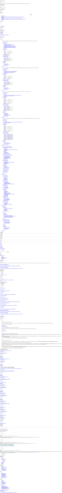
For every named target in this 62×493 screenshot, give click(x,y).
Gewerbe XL (3, 117)
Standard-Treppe (6, 158)
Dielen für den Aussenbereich (7, 227)
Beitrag (3, 4)
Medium (2, 66)
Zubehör (2, 205)
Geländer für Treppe (5, 197)
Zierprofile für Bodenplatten (7, 222)
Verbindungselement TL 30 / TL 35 (5, 403)
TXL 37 (5, 125)
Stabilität (4, 62)
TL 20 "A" (5, 109)
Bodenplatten (4, 226)
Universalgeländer (6, 194)
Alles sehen (4, 218)
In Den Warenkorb (2, 283)
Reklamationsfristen (4, 474)
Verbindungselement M (3, 411)
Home (3, 15)
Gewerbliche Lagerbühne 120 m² (7, 122)
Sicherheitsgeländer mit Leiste (7, 183)
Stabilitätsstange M (6, 87)
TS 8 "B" (7, 57)
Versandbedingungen (4, 473)
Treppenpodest (5, 165)
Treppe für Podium (6, 152)
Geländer (2, 174)
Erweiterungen (5, 189)
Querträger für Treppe (6, 168)
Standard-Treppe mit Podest (7, 156)
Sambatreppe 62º (6, 150)
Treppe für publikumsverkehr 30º (7, 157)
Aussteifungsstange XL (6, 142)
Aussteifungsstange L (6, 114)
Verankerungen (5, 214)
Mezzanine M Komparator (5, 89)
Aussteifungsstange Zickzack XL (7, 143)
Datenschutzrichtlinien (7, 492)
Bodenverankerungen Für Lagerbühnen (8, 215)
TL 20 (4, 102)
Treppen (2, 145)
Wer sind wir (3, 480)
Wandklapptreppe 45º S (6, 163)
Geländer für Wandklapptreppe (7, 199)
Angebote (3, 467)
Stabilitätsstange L (6, 113)
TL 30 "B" (8, 107)
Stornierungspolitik (3, 475)
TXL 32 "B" (8, 135)
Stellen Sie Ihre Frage (12, 444)
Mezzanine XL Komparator (5, 144)
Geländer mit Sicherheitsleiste (7, 182)
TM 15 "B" (8, 81)
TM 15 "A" (5, 81)
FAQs (2, 16)
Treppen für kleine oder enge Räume (8, 147)
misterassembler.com (5, 334)
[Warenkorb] (0, 254)
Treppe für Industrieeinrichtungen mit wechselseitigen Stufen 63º (10, 149)
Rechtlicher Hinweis (11, 492)
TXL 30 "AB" (11, 136)
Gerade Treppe (5, 148)
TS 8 (4, 50)
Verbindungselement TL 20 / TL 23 (5, 379)
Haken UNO (5, 209)
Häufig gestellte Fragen (4, 469)
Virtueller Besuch (3, 483)
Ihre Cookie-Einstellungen (4, 476)
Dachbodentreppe (6, 161)
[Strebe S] (1, 261)
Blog (2, 20)
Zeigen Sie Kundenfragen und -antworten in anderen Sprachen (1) (7, 445)
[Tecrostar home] (0, 253)
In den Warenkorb (2, 282)
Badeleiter (5, 151)
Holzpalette (17, 341)
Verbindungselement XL (3, 395)
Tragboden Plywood (6, 228)
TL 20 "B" (8, 109)
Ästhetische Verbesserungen (6, 220)
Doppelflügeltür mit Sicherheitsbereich (8, 204)
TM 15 (5, 75)
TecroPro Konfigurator (4, 470)
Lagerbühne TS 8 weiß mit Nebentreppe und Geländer (9, 46)
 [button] (0, 252)
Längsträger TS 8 (2, 361)
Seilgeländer (5, 192)
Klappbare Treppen (5, 160)
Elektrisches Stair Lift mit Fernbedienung (8, 208)
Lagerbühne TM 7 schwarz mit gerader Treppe (9, 72)
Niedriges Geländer (6, 187)
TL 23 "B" (8, 108)
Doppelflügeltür (5, 203)
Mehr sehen (36, 451)
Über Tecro (3, 18)
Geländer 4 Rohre (6, 178)
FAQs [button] (0, 319)
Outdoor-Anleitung (3, 325)
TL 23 (4, 101)
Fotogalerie (3, 481)
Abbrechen (2, 4)
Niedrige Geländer (5, 185)
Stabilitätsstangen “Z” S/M (7, 64)
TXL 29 (5, 129)
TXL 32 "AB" (11, 135)
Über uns (1, 246)
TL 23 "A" (5, 108)
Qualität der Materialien (4, 477)
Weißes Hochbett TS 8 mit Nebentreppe (8, 44)
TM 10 (5, 76)
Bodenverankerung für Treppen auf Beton (8, 216)
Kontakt (2, 17)
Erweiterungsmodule (5, 56)
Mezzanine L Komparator (5, 116)
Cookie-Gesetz (15, 492)
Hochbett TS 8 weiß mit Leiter (7, 45)
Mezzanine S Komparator (5, 65)
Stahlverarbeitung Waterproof (5, 326)
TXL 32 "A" (5, 135)
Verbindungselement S (3, 387)
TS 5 (4, 51)
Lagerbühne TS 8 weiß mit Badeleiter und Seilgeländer (9, 47)
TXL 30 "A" (5, 136)
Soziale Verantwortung (4, 482)
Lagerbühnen (4, 49)
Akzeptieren (2, 12)
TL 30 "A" (5, 107)
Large (2, 90)
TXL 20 (5, 130)
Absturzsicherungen (5, 201)
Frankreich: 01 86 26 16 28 (4, 486)
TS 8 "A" (5, 57)
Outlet (2, 468)
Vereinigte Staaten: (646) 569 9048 (5, 488)
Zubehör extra (5, 207)
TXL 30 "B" (8, 136)
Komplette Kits (5, 43)
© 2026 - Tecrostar (2, 492)
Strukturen (3, 459)
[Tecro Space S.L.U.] (2, 26)
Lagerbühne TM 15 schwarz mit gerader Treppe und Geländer (10, 71)
